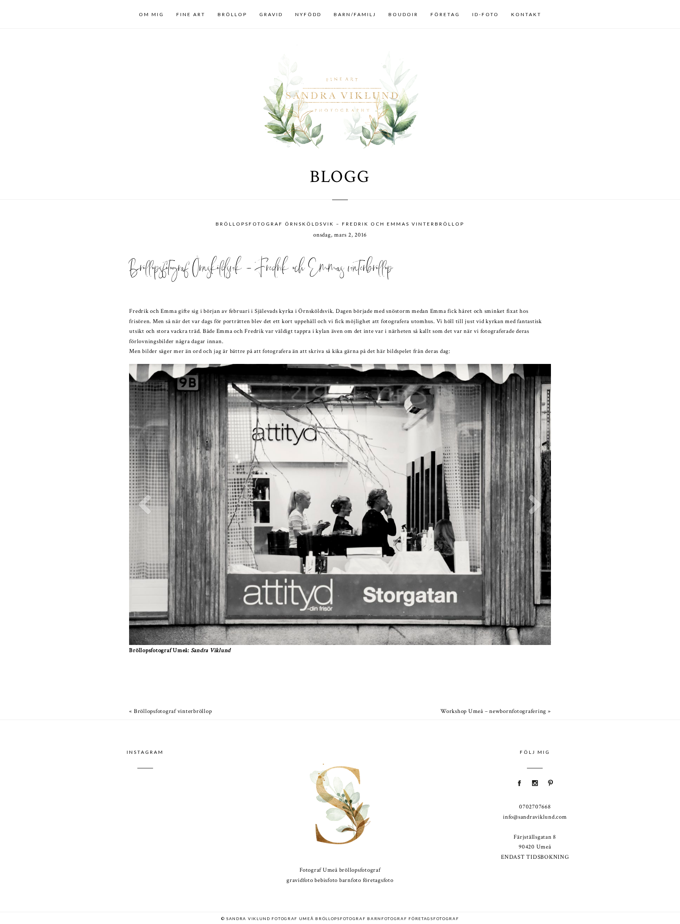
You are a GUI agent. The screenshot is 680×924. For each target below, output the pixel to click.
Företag (445, 14)
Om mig (151, 14)
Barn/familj (355, 14)
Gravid (271, 14)
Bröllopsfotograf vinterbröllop (173, 711)
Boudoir (403, 14)
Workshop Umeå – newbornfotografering (493, 711)
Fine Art (190, 14)
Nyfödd (308, 14)
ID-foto (485, 14)
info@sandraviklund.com (535, 817)
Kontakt (526, 14)
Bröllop (232, 14)
